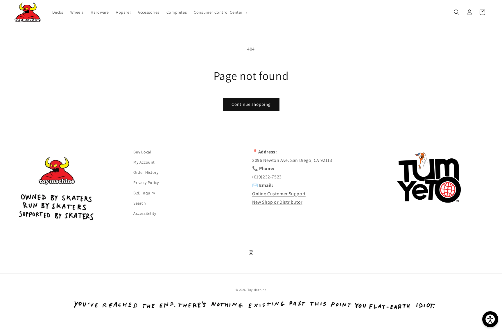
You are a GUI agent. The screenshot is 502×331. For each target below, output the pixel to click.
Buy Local (142, 152)
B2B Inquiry (144, 193)
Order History (146, 172)
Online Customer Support (279, 194)
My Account (144, 162)
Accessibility (144, 213)
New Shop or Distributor (277, 202)
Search (139, 203)
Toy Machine (257, 290)
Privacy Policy (146, 182)
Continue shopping (251, 104)
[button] (456, 12)
